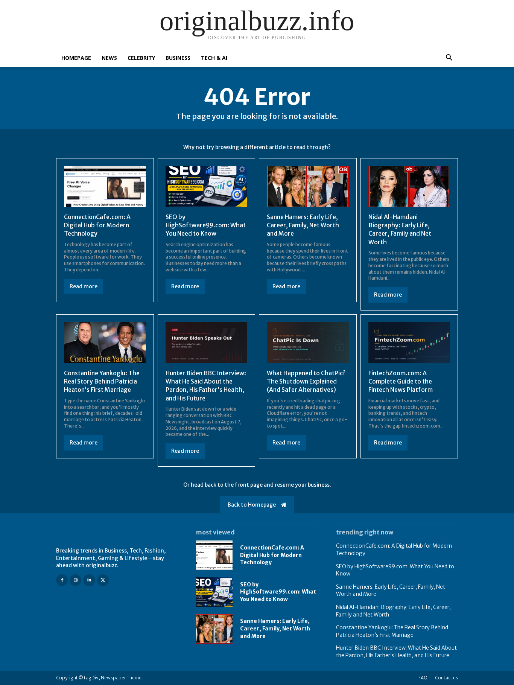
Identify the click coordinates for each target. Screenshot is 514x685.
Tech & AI (214, 57)
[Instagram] (75, 580)
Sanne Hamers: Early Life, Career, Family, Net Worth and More (303, 225)
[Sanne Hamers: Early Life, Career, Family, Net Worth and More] (308, 186)
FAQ (422, 677)
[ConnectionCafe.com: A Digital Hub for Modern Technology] (105, 186)
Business (178, 57)
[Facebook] (62, 580)
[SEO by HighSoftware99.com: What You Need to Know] (207, 186)
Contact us (446, 677)
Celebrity (141, 57)
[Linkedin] (89, 580)
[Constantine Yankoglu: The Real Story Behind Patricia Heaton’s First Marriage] (105, 342)
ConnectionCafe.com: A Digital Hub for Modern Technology (97, 225)
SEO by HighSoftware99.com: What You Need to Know (206, 225)
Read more (83, 286)
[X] (103, 580)
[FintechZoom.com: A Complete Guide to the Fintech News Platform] (409, 342)
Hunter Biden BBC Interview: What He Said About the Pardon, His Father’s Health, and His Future (206, 385)
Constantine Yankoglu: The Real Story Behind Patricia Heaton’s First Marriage (102, 381)
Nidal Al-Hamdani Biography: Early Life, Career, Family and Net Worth (399, 229)
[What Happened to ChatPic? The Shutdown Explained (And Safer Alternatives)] (308, 342)
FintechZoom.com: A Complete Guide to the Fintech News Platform (400, 381)
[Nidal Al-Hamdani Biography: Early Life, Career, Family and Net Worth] (409, 186)
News (109, 57)
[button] (449, 58)
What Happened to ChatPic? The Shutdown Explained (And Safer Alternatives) (306, 381)
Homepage (76, 57)
